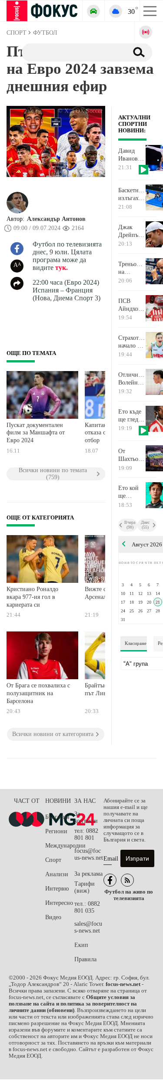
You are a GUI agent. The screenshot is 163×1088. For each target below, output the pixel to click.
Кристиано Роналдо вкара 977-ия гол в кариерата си (32, 597)
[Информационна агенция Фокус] (109, 880)
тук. (61, 267)
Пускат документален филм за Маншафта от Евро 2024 (36, 433)
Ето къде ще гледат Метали (130, 415)
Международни (59, 845)
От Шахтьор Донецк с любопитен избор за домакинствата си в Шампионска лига (131, 455)
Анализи (56, 874)
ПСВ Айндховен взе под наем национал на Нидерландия (131, 305)
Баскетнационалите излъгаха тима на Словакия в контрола (131, 194)
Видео (53, 917)
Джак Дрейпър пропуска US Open (130, 231)
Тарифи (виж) (84, 887)
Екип (81, 945)
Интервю (57, 888)
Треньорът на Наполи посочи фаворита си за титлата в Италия (131, 268)
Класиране (135, 643)
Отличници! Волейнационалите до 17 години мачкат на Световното (131, 378)
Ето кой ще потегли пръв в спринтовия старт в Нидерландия (131, 492)
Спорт (53, 860)
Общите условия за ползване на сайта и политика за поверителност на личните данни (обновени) (73, 1003)
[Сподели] (16, 283)
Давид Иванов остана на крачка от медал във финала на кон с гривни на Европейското (131, 155)
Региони (56, 831)
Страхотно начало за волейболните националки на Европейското (131, 342)
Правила (85, 959)
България (57, 817)
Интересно (59, 903)
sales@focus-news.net (88, 927)
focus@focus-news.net (88, 854)
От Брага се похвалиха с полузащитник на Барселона (38, 693)
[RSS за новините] (127, 880)
